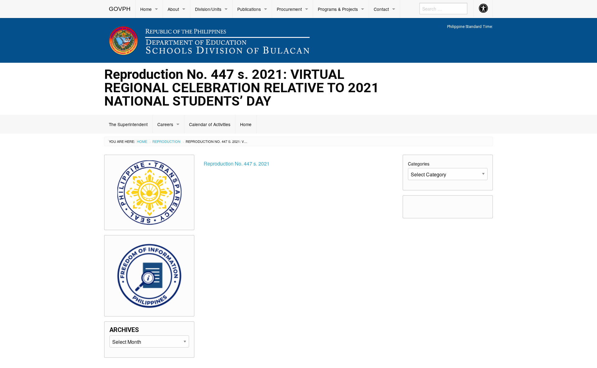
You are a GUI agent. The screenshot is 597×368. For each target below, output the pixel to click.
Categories (418, 164)
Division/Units (208, 9)
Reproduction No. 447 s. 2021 (237, 163)
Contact (381, 9)
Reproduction (166, 141)
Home (146, 9)
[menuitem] (120, 9)
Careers (165, 124)
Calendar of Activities (209, 124)
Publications (249, 9)
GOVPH (120, 9)
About (173, 9)
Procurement (289, 9)
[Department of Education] (248, 39)
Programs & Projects (338, 9)
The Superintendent (128, 124)
